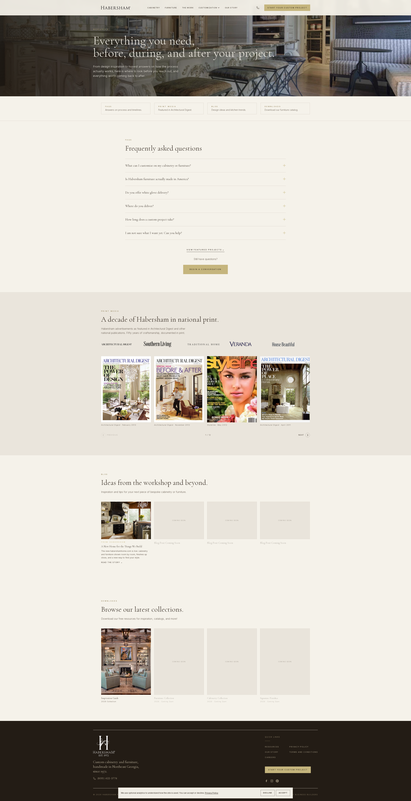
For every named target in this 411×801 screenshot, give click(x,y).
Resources (272, 747)
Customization (208, 8)
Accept (283, 793)
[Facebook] (266, 780)
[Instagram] (271, 780)
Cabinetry (153, 8)
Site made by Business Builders (298, 795)
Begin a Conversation (205, 269)
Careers (270, 757)
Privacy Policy (211, 793)
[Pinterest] (277, 780)
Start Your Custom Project (287, 8)
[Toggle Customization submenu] (219, 8)
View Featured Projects (206, 250)
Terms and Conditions (303, 752)
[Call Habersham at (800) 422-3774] (258, 7)
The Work (187, 8)
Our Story (231, 8)
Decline (267, 793)
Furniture (171, 8)
